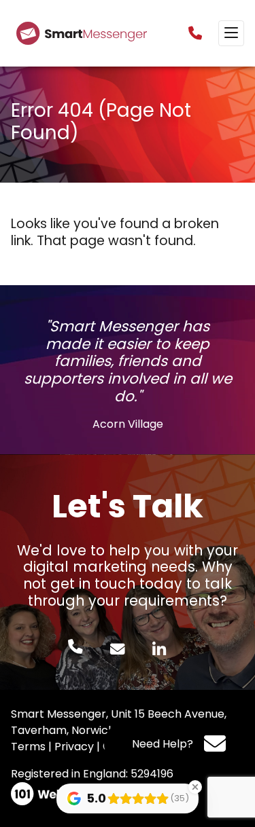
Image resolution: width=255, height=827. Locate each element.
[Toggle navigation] (231, 33)
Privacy (74, 746)
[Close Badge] (195, 787)
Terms (28, 746)
